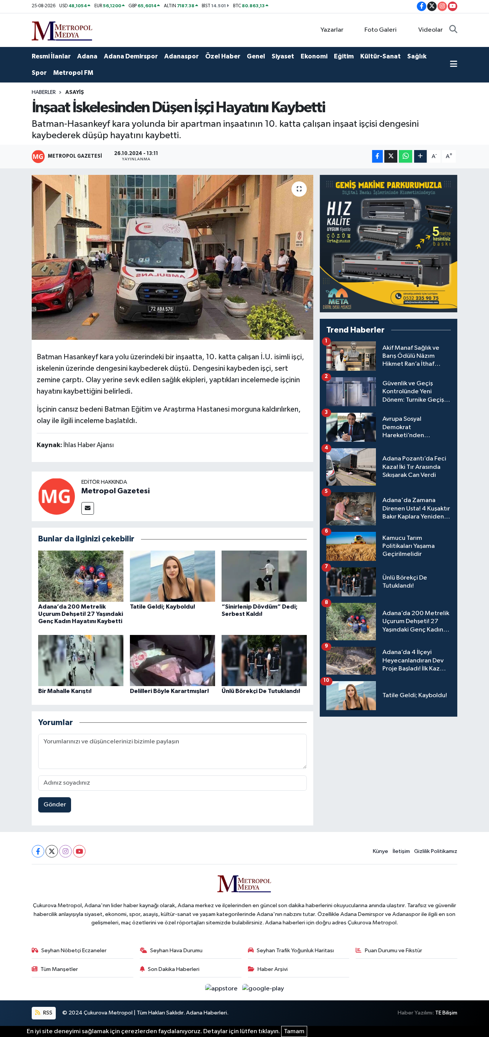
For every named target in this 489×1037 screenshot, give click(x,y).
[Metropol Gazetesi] (56, 496)
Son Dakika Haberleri (173, 969)
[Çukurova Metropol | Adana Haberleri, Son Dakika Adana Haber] (62, 29)
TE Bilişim (446, 1013)
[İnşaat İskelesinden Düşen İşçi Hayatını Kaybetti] (172, 257)
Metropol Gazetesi (115, 491)
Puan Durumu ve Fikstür (393, 950)
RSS (47, 1013)
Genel (256, 56)
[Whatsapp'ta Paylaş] (405, 156)
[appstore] (222, 988)
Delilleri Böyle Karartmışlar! (169, 691)
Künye (380, 851)
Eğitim (344, 56)
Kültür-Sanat (380, 56)
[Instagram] (65, 851)
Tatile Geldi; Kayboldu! (162, 607)
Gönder (55, 804)
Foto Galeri (380, 30)
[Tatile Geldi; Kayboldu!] (172, 576)
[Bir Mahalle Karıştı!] (80, 660)
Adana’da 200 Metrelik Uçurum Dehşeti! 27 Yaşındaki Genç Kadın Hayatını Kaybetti (80, 614)
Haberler (44, 92)
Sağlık (416, 56)
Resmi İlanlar (51, 56)
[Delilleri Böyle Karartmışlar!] (172, 660)
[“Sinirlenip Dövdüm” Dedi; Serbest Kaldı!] (264, 576)
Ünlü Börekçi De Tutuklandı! (261, 691)
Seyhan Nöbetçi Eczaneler (74, 950)
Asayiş (74, 92)
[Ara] (453, 30)
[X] (51, 851)
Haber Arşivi (272, 969)
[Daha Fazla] (420, 156)
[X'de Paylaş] (390, 156)
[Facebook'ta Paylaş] (377, 156)
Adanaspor (181, 56)
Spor (39, 72)
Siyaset (283, 56)
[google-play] (263, 988)
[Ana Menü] (453, 65)
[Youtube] (79, 851)
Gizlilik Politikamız (435, 851)
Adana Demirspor (131, 56)
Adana (87, 56)
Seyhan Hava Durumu (176, 950)
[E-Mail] (87, 508)
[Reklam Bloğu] (388, 243)
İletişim (401, 851)
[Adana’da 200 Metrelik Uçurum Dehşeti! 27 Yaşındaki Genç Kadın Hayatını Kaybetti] (80, 576)
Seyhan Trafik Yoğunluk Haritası (295, 950)
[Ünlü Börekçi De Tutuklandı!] (264, 660)
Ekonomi (314, 56)
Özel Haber (222, 56)
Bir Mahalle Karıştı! (65, 691)
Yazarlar (332, 30)
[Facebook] (38, 851)
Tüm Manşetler (59, 969)
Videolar (430, 30)
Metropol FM (73, 72)
